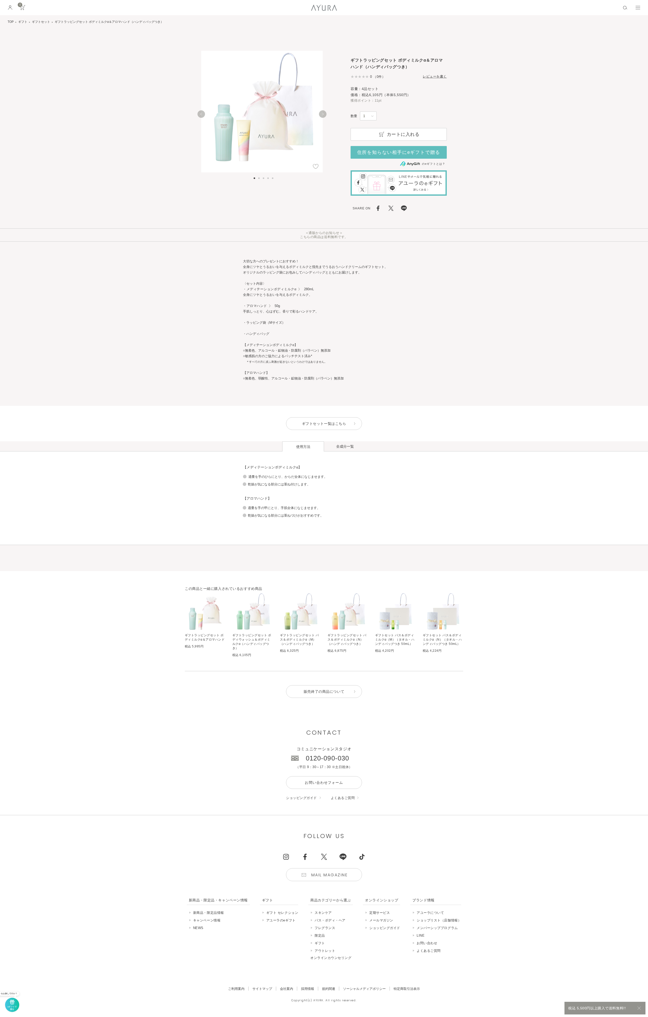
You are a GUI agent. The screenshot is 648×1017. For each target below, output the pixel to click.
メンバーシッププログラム (437, 928)
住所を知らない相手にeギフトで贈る (398, 152)
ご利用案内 (236, 989)
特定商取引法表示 (407, 989)
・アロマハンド (255, 306)
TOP (11, 21)
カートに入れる (403, 134)
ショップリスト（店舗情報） (439, 920)
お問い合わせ (427, 943)
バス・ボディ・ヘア (330, 920)
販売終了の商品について (324, 691)
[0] (23, 9)
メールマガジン (381, 920)
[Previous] (201, 114)
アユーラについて (430, 912)
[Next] (323, 114)
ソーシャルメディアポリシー (364, 989)
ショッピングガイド (301, 798)
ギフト (22, 21)
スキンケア (323, 912)
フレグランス (325, 928)
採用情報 (307, 989)
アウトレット (325, 950)
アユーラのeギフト (281, 920)
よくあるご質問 (343, 798)
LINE (420, 935)
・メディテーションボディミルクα (269, 289)
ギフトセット (41, 21)
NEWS (198, 928)
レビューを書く (435, 76)
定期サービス (379, 912)
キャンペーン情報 (206, 920)
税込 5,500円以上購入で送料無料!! (597, 1008)
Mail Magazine (329, 875)
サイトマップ (262, 989)
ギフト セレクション (282, 912)
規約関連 (328, 989)
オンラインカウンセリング (330, 958)
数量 (354, 116)
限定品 (320, 935)
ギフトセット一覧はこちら (324, 424)
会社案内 (286, 989)
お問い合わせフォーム (324, 782)
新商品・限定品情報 (208, 912)
